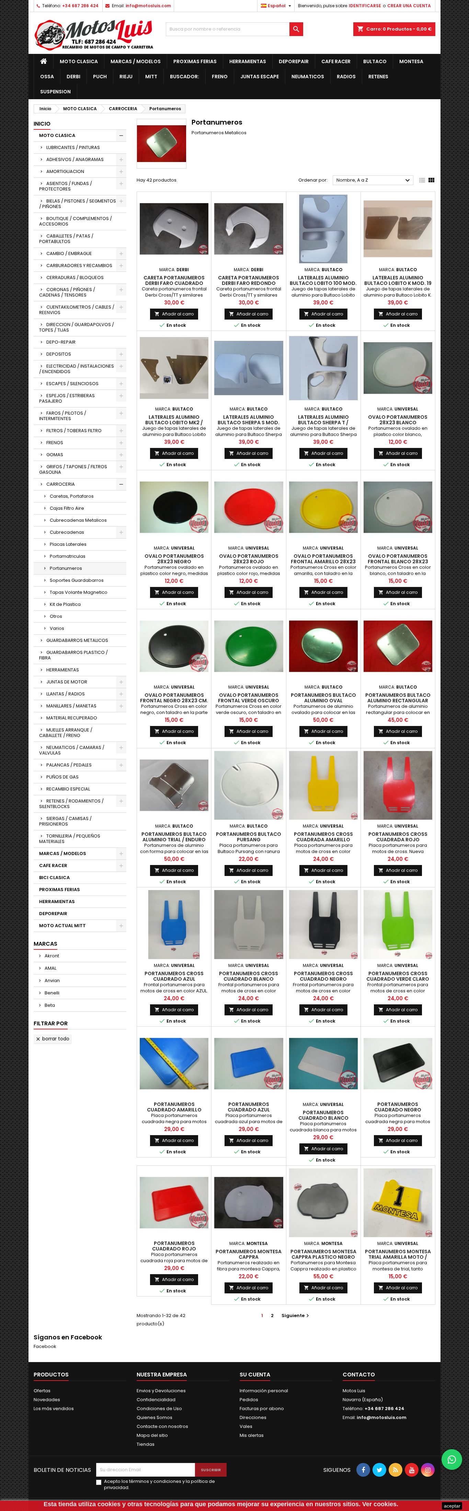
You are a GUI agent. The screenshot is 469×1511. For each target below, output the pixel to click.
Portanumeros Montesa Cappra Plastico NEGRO (323, 1254)
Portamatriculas (67, 556)
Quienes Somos (154, 1417)
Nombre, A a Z (374, 180)
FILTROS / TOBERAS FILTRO (74, 430)
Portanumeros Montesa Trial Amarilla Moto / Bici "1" (398, 1257)
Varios (57, 628)
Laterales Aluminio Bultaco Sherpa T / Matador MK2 (323, 422)
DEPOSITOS (58, 354)
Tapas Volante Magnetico (78, 592)
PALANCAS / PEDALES (69, 765)
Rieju (126, 76)
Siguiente (296, 1315)
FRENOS (54, 442)
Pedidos (249, 1399)
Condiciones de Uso (159, 1408)
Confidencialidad (156, 1399)
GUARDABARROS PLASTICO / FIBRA (73, 655)
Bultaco (375, 61)
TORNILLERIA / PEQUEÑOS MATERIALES (69, 839)
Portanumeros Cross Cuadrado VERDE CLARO (397, 976)
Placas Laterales (68, 544)
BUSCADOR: (184, 76)
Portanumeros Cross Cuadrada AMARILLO (323, 837)
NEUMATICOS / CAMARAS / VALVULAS (71, 750)
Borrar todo (52, 1038)
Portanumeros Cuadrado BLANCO (323, 1115)
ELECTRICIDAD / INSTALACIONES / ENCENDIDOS (76, 369)
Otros (56, 616)
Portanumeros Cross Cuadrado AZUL (174, 976)
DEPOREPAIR (294, 61)
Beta (49, 1005)
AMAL (50, 968)
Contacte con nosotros (162, 1426)
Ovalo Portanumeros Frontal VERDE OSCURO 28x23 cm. (248, 701)
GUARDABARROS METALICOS (77, 640)
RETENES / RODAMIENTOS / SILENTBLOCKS (71, 804)
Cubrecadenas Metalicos (78, 520)
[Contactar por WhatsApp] (452, 1459)
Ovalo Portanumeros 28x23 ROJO (248, 559)
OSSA (47, 76)
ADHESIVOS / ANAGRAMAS (75, 159)
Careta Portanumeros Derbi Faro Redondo (248, 280)
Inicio (42, 124)
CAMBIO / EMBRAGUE (69, 253)
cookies (109, 1504)
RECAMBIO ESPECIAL (68, 789)
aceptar (452, 1506)
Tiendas (146, 1444)
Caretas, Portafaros (72, 496)
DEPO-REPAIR (61, 342)
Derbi (73, 76)
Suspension (55, 91)
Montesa (411, 61)
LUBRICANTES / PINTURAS (73, 147)
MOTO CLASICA (79, 61)
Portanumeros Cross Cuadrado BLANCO (248, 976)
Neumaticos (307, 76)
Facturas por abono (262, 1408)
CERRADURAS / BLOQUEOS (75, 277)
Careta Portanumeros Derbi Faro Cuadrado (174, 280)
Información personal (264, 1390)
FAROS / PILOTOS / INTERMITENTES (62, 416)
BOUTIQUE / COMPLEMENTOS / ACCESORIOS (75, 221)
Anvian (52, 980)
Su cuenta (255, 1375)
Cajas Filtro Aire (67, 508)
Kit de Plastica (65, 604)
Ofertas (42, 1390)
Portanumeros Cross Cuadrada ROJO (397, 837)
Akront (51, 956)
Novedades (47, 1399)
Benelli (51, 993)
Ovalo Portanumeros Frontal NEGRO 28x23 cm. (174, 698)
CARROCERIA (60, 484)
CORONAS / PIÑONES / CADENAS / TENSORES (67, 292)
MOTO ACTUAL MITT (62, 925)
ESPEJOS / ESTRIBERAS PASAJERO (67, 398)
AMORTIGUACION (65, 171)
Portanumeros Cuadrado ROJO (174, 1246)
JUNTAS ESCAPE (259, 76)
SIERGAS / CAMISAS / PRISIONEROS (65, 821)
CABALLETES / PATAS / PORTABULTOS (66, 239)
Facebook (45, 1346)
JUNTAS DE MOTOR (66, 682)
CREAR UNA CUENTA (409, 6)
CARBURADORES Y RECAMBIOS (79, 265)
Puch (100, 76)
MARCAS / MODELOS (136, 61)
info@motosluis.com (148, 6)
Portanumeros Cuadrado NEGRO (397, 1107)
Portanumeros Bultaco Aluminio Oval (323, 698)
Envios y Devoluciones (161, 1390)
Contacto (359, 1375)
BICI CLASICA (54, 877)
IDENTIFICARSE (365, 6)
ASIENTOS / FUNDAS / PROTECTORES (65, 186)
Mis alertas (252, 1435)
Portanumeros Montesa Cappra (249, 1254)
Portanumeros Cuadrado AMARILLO (174, 1107)
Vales (246, 1426)
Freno (220, 76)
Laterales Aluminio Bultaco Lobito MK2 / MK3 (174, 422)
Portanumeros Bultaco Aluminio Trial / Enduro (174, 837)
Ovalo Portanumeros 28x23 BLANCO (397, 420)
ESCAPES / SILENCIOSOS (72, 383)
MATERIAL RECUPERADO (71, 718)
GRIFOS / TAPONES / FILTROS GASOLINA (73, 469)
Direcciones (253, 1417)
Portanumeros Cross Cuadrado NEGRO (323, 976)
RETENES (378, 76)
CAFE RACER (336, 61)
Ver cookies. (380, 1504)
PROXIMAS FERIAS (195, 61)
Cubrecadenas (67, 532)
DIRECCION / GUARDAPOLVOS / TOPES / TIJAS (76, 327)
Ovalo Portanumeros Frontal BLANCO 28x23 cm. (398, 561)
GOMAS (54, 454)
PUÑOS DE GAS (62, 777)
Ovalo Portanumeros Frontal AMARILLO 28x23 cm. (323, 561)
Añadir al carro (174, 314)
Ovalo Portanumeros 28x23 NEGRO (174, 559)
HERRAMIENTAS (247, 61)
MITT (151, 76)
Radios (346, 76)
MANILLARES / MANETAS (71, 706)
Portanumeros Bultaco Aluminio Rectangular (398, 698)
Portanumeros (66, 568)
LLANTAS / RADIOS (65, 694)
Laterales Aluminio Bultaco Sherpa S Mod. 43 (248, 422)
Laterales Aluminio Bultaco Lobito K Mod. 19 (398, 280)
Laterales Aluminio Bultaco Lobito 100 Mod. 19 (323, 283)
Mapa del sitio (152, 1435)
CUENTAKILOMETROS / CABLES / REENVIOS (76, 310)
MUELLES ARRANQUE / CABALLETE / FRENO (65, 733)
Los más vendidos (54, 1408)
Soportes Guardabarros (77, 580)
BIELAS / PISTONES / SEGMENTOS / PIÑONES (77, 204)
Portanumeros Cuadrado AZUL (249, 1107)
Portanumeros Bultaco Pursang (248, 837)
